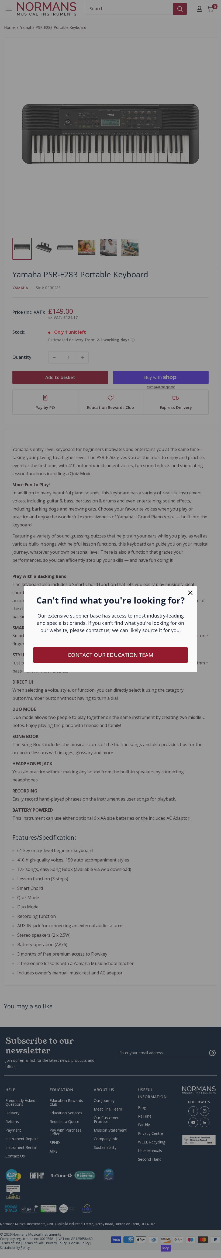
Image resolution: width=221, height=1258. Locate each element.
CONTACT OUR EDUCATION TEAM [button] (110, 655)
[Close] (190, 592)
